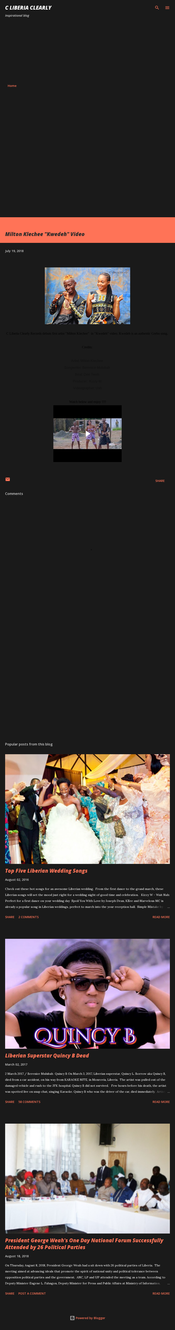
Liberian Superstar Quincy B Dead (47, 1055)
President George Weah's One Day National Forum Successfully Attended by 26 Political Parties (84, 1244)
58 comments (29, 1102)
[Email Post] (7, 481)
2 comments (28, 917)
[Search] (157, 7)
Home (12, 86)
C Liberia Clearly (28, 7)
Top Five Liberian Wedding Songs (46, 870)
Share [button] (160, 481)
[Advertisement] (87, 51)
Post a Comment (32, 1293)
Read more (161, 917)
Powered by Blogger (90, 1318)
